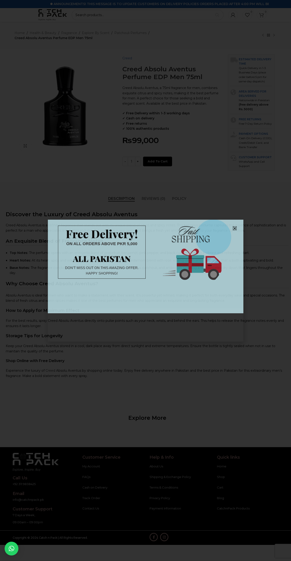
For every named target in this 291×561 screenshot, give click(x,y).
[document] (145, 280)
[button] (11, 548)
